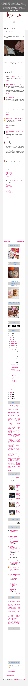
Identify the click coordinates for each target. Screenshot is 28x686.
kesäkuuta (13, 353)
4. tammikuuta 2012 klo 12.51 (17, 142)
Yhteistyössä (11, 457)
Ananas (15, 419)
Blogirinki (18, 420)
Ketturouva (8, 159)
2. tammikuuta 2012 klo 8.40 (19, 118)
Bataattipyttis (14, 387)
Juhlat (13, 427)
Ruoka (10, 447)
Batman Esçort (9, 194)
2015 (11, 333)
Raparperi (18, 445)
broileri (9, 458)
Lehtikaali (13, 434)
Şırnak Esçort (9, 184)
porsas (13, 463)
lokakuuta (13, 345)
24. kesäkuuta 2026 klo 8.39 (16, 180)
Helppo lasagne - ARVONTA (18, 512)
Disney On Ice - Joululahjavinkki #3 (18, 505)
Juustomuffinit (13, 556)
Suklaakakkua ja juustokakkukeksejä (15, 377)
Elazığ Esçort (8, 191)
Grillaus (18, 422)
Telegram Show (9, 174)
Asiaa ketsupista (13, 542)
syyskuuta (13, 347)
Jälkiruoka (11, 428)
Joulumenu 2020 (13, 590)
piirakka (10, 463)
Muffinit (9, 438)
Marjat (14, 436)
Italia (19, 424)
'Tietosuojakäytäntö (10, 675)
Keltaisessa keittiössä (13, 582)
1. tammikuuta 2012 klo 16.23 (14, 97)
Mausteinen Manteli (10, 131)
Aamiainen (10, 419)
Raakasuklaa (10, 445)
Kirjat (9, 432)
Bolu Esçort (8, 190)
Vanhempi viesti (20, 241)
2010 (11, 394)
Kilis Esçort (8, 185)
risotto (14, 464)
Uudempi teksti (7, 241)
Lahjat (18, 432)
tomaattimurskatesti (12, 469)
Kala (19, 428)
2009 (11, 396)
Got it (18, 10)
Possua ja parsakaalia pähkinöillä (14, 382)
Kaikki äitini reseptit (15, 574)
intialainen (14, 458)
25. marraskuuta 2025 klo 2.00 (17, 169)
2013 (11, 337)
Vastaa (7, 80)
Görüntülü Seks (9, 172)
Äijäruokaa (12, 554)
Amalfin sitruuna (9, 118)
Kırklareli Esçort (9, 192)
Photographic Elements (20, 679)
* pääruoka (15, 417)
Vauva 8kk (17, 453)
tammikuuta (14, 364)
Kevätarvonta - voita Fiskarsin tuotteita (18, 488)
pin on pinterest (20, 62)
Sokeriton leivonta (12, 448)
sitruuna (14, 466)
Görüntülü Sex (9, 173)
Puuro (9, 444)
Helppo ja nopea (14, 423)
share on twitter (14, 63)
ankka (18, 456)
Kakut (16, 428)
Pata (19, 440)
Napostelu (10, 439)
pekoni (18, 462)
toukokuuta (13, 356)
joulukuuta (13, 341)
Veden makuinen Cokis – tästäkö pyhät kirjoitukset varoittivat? (15, 550)
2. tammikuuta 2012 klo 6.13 (16, 108)
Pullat (18, 441)
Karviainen (17, 430)
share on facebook (12, 62)
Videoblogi (10, 455)
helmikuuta (13, 362)
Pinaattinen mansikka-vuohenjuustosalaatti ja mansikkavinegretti (15, 562)
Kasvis (10, 431)
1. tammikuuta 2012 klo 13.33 (15, 84)
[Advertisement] (14, 229)
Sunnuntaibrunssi (12, 449)
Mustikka (15, 438)
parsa (13, 462)
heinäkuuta (13, 351)
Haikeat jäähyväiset (18, 479)
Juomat (18, 427)
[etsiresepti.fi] (11, 671)
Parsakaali (10, 440)
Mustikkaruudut (13, 537)
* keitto (15, 409)
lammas (18, 459)
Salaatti (15, 446)
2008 (11, 398)
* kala (16, 408)
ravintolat (10, 464)
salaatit (18, 464)
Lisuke (12, 435)
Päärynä (13, 444)
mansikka (14, 460)
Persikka (10, 441)
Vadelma (18, 452)
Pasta (15, 440)
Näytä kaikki (18, 593)
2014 (11, 335)
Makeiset (9, 436)
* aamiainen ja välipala (13, 405)
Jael (7, 97)
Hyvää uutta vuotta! (15, 389)
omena (9, 462)
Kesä (19, 431)
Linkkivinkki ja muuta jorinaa (14, 366)
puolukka (18, 463)
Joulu (9, 426)
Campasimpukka (14, 530)
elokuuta (13, 349)
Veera (7, 142)
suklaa (18, 466)
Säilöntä (10, 450)
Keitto (14, 431)
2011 (11, 392)
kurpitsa (10, 459)
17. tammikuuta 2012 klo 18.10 (17, 159)
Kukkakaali (13, 432)
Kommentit (12, 668)
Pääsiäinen (17, 444)
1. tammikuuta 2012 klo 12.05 (16, 76)
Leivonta (17, 434)
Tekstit (11, 665)
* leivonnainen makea (14, 411)
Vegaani (18, 454)
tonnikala (10, 470)
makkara (10, 460)
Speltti (18, 448)
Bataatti (9, 420)
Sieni (19, 446)
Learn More (12, 10)
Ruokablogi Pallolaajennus (13, 547)
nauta (18, 460)
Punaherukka (11, 442)
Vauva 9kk (11, 454)
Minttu (18, 436)
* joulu (16, 406)
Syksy (18, 449)
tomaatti (10, 467)
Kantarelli (10, 430)
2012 (11, 339)
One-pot (18, 439)
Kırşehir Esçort (9, 186)
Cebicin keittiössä (14, 536)
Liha (9, 435)
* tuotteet (14, 418)
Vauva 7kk (10, 453)
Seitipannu (13, 385)
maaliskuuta (14, 360)
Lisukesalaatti (17, 435)
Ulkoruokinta (11, 452)
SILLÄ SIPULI (13, 589)
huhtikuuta (13, 358)
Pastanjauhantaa (14, 541)
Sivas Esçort (8, 189)
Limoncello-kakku (15, 373)
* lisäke (12, 415)
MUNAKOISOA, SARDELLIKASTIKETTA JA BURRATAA (15, 577)
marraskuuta (14, 343)
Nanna (7, 84)
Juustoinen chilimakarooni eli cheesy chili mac (15, 370)
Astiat (18, 419)
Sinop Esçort (8, 187)
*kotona (18, 418)
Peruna (14, 441)
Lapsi (9, 434)
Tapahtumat (17, 450)
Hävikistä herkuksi (12, 424)
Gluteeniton (11, 422)
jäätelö (18, 458)
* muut (17, 415)
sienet (9, 466)
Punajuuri (18, 442)
